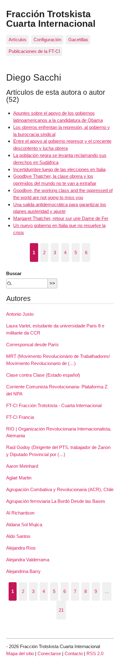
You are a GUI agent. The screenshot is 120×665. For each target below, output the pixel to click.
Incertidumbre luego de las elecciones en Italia (59, 169)
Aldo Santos (18, 536)
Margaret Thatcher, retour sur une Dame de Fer (60, 218)
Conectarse (49, 653)
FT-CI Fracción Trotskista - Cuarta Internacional (54, 405)
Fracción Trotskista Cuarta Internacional (50, 18)
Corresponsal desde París (32, 344)
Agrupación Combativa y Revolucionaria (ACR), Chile (60, 489)
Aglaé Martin (18, 477)
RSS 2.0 (94, 653)
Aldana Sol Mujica (24, 524)
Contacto (74, 653)
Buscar (14, 273)
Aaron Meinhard (22, 466)
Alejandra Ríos (21, 548)
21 (61, 610)
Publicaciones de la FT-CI (34, 51)
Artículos (17, 39)
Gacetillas (78, 39)
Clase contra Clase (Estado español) (43, 375)
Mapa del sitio (20, 653)
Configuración (47, 39)
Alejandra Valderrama (27, 559)
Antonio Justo (20, 314)
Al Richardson (20, 512)
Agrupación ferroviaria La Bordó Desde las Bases (55, 501)
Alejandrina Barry (23, 571)
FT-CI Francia (20, 417)
